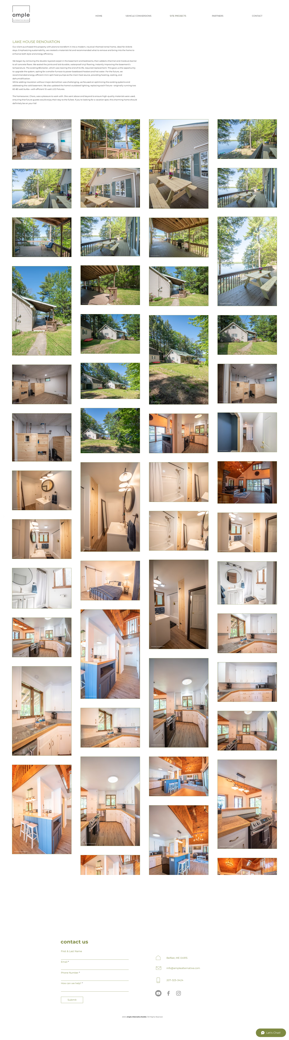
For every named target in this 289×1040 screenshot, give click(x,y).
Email (64, 962)
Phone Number (69, 973)
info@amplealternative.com (183, 968)
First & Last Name (71, 951)
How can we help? (71, 983)
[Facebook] (4, 516)
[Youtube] (158, 993)
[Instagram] (4, 523)
